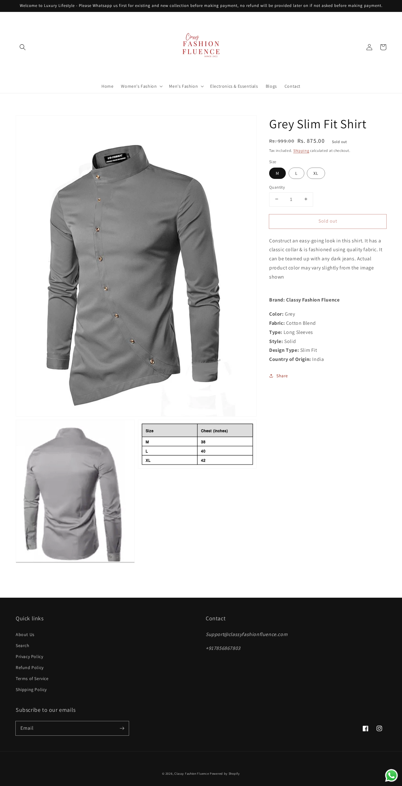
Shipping (301, 150)
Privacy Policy (29, 656)
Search (23, 645)
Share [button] (282, 375)
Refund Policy (30, 667)
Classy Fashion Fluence (191, 774)
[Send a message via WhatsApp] (391, 775)
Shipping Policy (31, 689)
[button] (23, 47)
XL (315, 173)
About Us (25, 634)
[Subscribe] (122, 728)
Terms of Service (32, 678)
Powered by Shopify (225, 774)
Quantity (277, 187)
